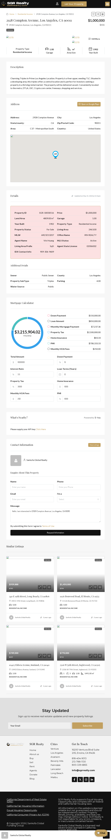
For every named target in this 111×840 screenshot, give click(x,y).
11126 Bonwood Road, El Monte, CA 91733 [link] (79, 596)
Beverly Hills (57, 761)
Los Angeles (57, 753)
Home (11, 14)
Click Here (41, 429)
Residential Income (25, 14)
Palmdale (56, 765)
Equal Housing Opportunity (22, 810)
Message (14, 506)
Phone (60, 481)
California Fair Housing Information (25, 806)
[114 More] (88, 42)
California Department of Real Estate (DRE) (27, 800)
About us (34, 754)
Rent (32, 766)
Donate (33, 774)
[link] (30, 574)
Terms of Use (48, 526)
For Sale (10, 30)
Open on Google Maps (90, 104)
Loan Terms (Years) (66, 369)
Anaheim (55, 757)
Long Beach (57, 773)
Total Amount (17, 356)
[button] (107, 4)
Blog (32, 778)
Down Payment (65, 356)
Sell (31, 762)
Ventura (55, 749)
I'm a (59, 493)
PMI (59, 393)
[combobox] (79, 499)
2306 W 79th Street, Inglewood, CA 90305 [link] (80, 665)
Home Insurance (65, 381)
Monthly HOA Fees (19, 393)
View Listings (94, 445)
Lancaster (56, 769)
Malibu (54, 777)
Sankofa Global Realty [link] (22, 617)
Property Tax (17, 381)
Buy (32, 758)
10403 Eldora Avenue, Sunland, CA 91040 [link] (29, 665)
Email (13, 493)
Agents (33, 770)
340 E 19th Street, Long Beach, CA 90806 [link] (29, 596)
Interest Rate (17, 369)
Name (13, 481)
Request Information (55, 532)
